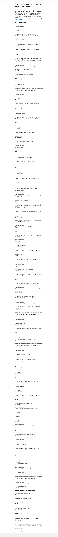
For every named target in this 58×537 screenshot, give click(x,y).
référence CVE (34, 16)
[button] (45, 0)
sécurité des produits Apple (18, 19)
